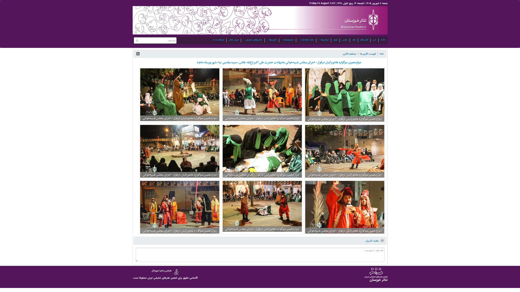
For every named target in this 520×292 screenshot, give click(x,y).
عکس (345, 40)
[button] (138, 53)
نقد (354, 40)
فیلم (335, 40)
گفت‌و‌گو (364, 40)
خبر (374, 40)
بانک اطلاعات (307, 40)
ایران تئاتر (234, 40)
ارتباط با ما (218, 40)
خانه (383, 40)
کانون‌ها (273, 40)
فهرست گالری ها (368, 54)
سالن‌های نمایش (254, 40)
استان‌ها (325, 40)
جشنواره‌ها (289, 40)
